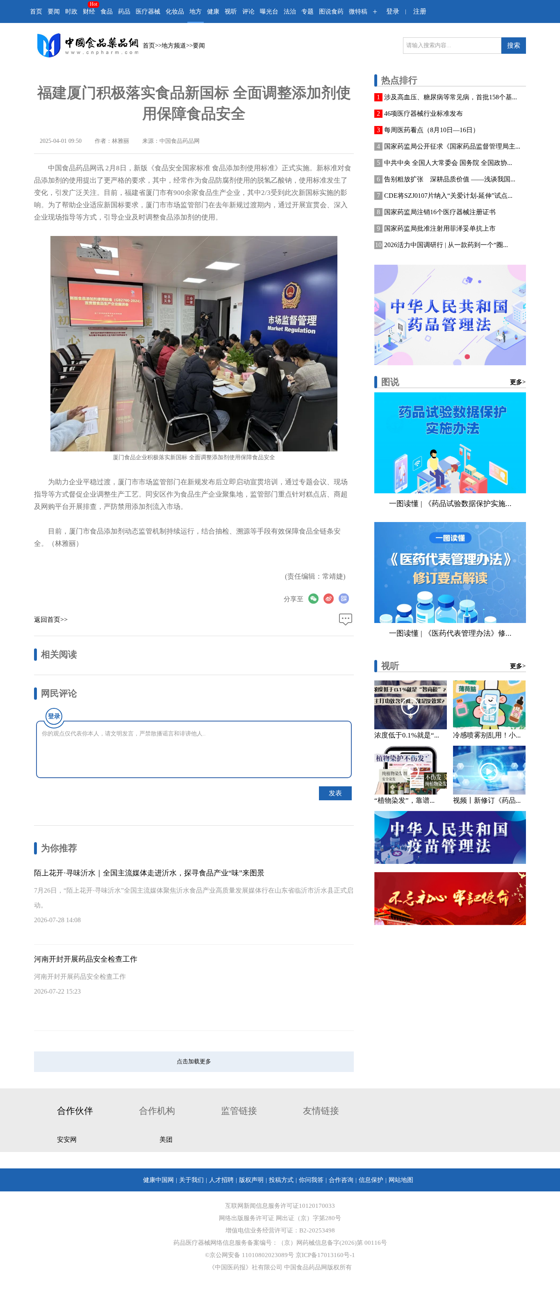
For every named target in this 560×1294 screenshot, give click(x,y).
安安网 (67, 1139)
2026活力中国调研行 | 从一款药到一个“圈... (446, 244)
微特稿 (358, 11)
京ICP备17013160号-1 (325, 1255)
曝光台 (269, 11)
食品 (106, 11)
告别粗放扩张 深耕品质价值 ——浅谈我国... (449, 179)
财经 (89, 11)
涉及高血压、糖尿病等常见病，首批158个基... (450, 97)
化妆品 (175, 11)
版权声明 (251, 1180)
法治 (290, 11)
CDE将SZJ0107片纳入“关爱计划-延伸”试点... (448, 195)
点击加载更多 (194, 1061)
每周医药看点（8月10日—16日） (431, 129)
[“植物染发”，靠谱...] (410, 770)
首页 (36, 11)
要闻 (54, 11)
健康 (213, 11)
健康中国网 (158, 1180)
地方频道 (174, 45)
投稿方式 (281, 1180)
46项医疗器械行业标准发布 (423, 113)
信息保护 (371, 1180)
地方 (195, 11)
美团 (166, 1139)
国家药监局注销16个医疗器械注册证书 (440, 211)
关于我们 (191, 1180)
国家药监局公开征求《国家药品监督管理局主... (452, 146)
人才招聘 (221, 1180)
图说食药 (331, 11)
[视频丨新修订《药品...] (489, 770)
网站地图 (401, 1180)
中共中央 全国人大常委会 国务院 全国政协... (448, 162)
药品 (124, 11)
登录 (392, 11)
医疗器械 (148, 11)
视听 (231, 11)
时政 (71, 11)
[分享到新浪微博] (331, 598)
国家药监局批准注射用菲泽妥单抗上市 (440, 228)
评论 (248, 11)
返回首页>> (51, 619)
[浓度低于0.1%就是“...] (410, 704)
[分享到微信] (315, 598)
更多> (518, 382)
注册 (419, 11)
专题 (307, 11)
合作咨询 (341, 1180)
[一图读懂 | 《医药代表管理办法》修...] (450, 572)
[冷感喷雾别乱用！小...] (489, 704)
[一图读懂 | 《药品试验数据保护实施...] (450, 442)
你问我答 (311, 1180)
